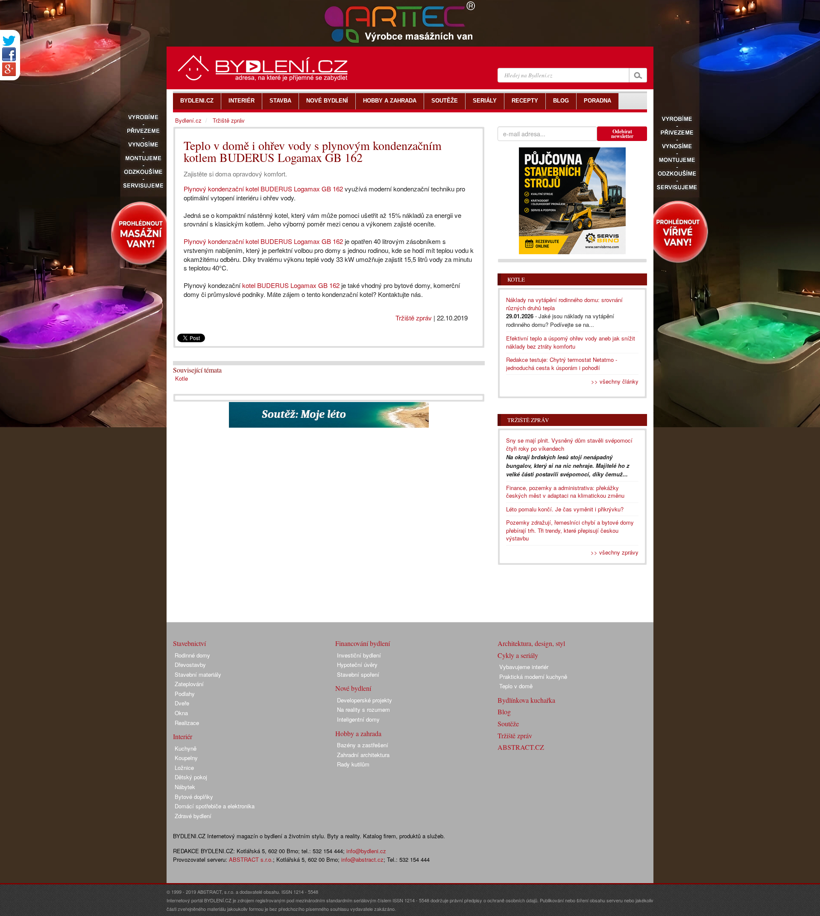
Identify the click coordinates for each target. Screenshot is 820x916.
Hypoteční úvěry (357, 665)
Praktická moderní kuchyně (533, 676)
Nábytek (185, 787)
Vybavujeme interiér (523, 667)
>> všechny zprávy (614, 552)
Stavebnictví (189, 643)
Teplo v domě (516, 686)
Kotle (181, 378)
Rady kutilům (353, 764)
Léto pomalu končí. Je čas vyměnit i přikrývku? (565, 509)
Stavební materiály (198, 674)
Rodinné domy (192, 655)
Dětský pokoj (191, 777)
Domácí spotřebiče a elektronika (215, 806)
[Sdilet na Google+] (9, 69)
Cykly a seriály (518, 655)
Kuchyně (185, 748)
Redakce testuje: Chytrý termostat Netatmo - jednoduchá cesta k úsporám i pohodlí (561, 363)
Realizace (187, 723)
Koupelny (186, 758)
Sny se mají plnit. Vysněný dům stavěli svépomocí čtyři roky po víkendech (569, 444)
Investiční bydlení (359, 655)
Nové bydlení (353, 688)
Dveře (182, 703)
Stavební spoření (358, 674)
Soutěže (508, 723)
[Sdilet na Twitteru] (9, 40)
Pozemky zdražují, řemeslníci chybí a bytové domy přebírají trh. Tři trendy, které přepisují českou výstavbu (570, 530)
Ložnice (184, 767)
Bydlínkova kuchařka (526, 700)
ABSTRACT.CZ (521, 747)
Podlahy (185, 694)
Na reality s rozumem (363, 709)
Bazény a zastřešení (362, 745)
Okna (181, 713)
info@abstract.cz (362, 859)
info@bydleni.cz (366, 851)
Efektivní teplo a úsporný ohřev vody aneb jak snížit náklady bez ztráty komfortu (570, 342)
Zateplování (189, 684)
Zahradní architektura (363, 755)
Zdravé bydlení (193, 816)
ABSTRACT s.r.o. (251, 859)
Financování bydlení (362, 643)
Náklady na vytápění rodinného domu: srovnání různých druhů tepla (564, 304)
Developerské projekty (364, 700)
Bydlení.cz (188, 120)
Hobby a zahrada (358, 733)
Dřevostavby (190, 665)
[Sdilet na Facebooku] (9, 54)
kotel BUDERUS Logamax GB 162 (291, 285)
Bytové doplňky (194, 797)
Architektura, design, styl (531, 643)
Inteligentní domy (358, 719)
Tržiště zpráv (413, 317)
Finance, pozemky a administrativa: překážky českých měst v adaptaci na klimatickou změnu (565, 492)
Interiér (182, 736)
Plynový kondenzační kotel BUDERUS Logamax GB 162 (263, 188)
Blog (504, 711)
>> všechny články (614, 381)
